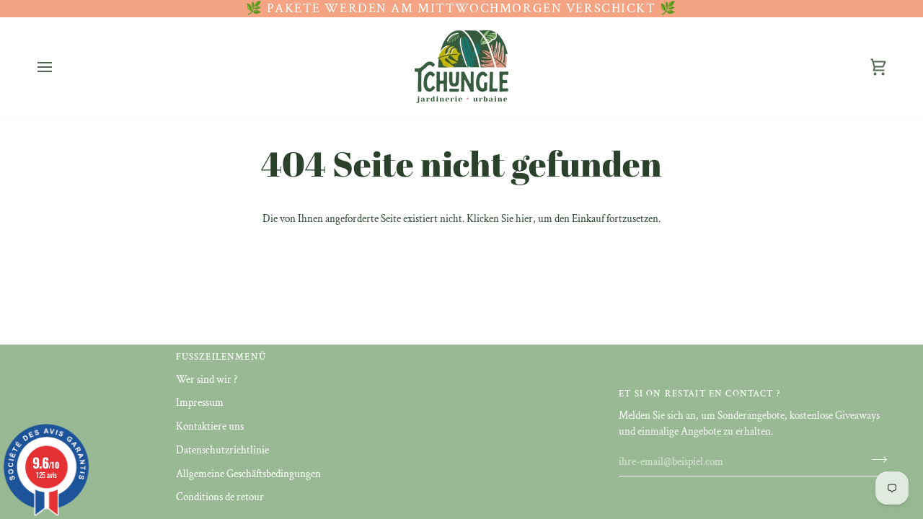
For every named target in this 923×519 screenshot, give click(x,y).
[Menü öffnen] (57, 66)
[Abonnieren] (875, 459)
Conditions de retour (220, 497)
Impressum (200, 402)
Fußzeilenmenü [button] (221, 357)
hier (524, 219)
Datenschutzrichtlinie (222, 450)
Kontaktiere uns (210, 426)
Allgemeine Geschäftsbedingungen (248, 474)
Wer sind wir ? (206, 379)
